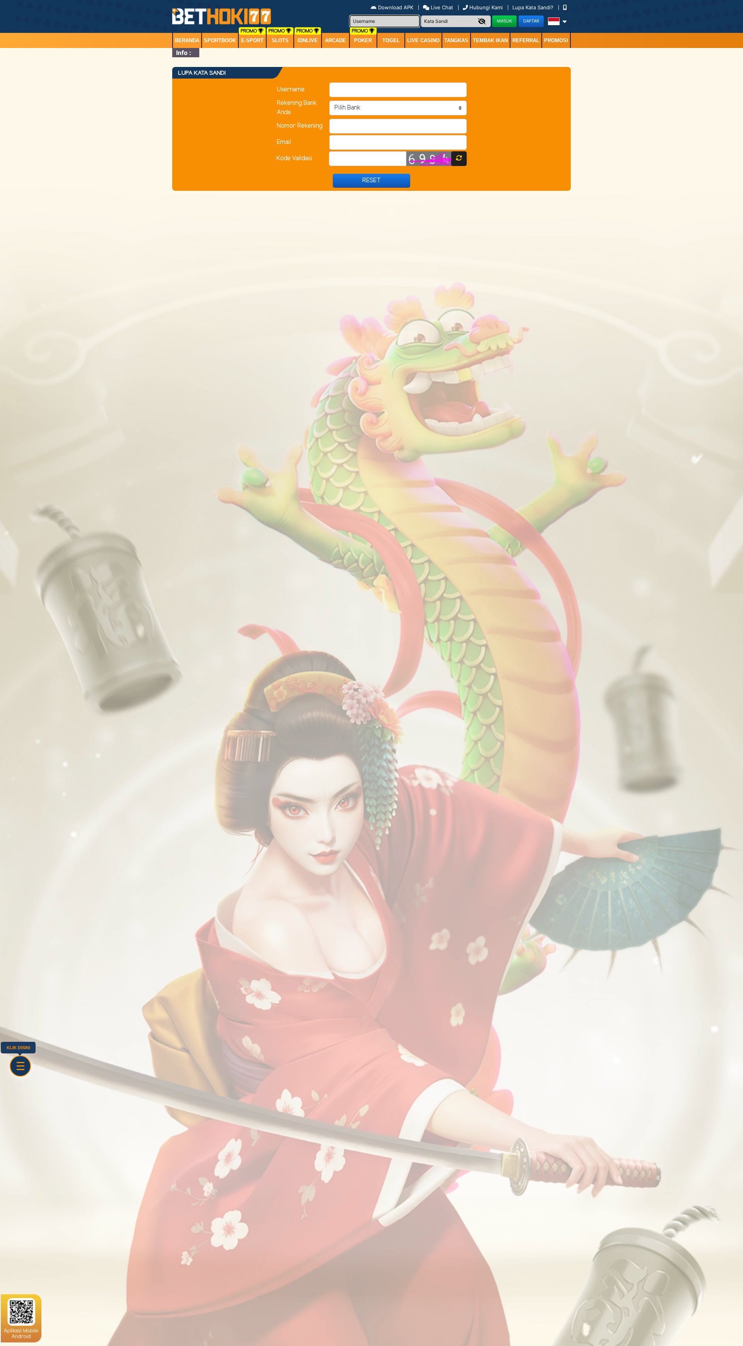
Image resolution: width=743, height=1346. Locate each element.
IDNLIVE (308, 40)
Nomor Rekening (299, 126)
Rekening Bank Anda (297, 107)
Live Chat (441, 7)
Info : (183, 53)
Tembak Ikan (490, 40)
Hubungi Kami (486, 7)
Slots (280, 40)
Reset (371, 180)
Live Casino (423, 40)
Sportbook (220, 40)
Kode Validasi (294, 158)
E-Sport (252, 40)
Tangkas (456, 40)
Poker (363, 40)
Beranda (187, 40)
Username (291, 89)
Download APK (396, 7)
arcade (335, 40)
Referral (525, 40)
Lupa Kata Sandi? (533, 7)
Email (284, 142)
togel (391, 40)
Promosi (556, 40)
